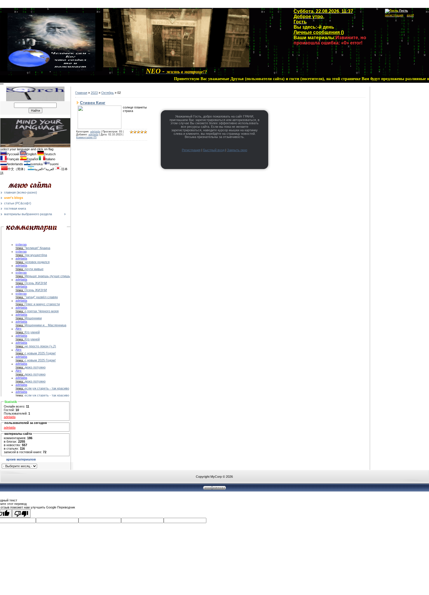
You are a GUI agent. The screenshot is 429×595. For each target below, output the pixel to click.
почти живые (34, 269)
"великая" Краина (37, 248)
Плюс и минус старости (42, 304)
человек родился (37, 262)
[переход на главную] (176, 66)
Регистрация (191, 150)
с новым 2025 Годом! (40, 353)
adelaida (9, 417)
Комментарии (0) (86, 137)
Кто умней (32, 332)
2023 (94, 92)
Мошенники (33, 318)
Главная (81, 92)
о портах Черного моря (42, 311)
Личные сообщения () (319, 32)
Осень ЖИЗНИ (36, 283)
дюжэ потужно (35, 367)
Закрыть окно (237, 150)
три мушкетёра (36, 255)
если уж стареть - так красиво (47, 388)
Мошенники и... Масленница (45, 325)
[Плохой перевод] (21, 513)
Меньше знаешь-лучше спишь (47, 276)
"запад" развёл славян (41, 297)
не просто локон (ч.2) (40, 346)
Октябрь (107, 92)
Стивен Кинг (92, 102)
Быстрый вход (213, 150)
